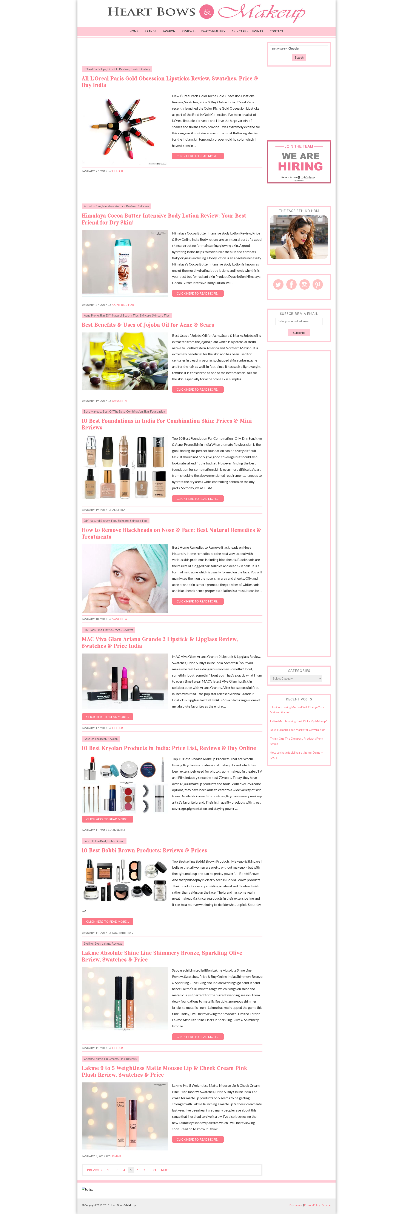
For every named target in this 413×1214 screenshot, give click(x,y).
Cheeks (88, 1058)
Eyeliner (89, 943)
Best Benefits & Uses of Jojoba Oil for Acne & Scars (148, 324)
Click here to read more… (198, 156)
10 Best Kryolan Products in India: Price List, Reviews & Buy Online (169, 748)
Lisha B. (118, 171)
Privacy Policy (312, 1205)
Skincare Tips (161, 315)
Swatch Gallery (213, 31)
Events (257, 31)
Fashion (169, 31)
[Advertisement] (172, 51)
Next (165, 1170)
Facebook (291, 284)
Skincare (239, 31)
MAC (118, 630)
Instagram (304, 284)
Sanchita (119, 400)
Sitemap (326, 1205)
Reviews (188, 31)
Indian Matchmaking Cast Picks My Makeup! (298, 721)
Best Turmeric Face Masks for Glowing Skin (297, 729)
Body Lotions (92, 206)
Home (133, 31)
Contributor (123, 304)
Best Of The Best (114, 411)
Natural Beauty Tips (125, 315)
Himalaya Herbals (113, 206)
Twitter (278, 284)
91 (154, 1170)
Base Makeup (92, 411)
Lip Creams (111, 1058)
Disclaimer (296, 1205)
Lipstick (113, 69)
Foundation (157, 411)
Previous (94, 1170)
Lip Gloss (90, 630)
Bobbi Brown (116, 841)
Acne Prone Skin (94, 315)
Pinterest (318, 284)
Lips (103, 69)
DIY (108, 315)
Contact (277, 31)
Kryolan (113, 739)
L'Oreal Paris (92, 69)
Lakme (106, 943)
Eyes (98, 943)
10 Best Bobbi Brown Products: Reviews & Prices (144, 850)
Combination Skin (137, 411)
